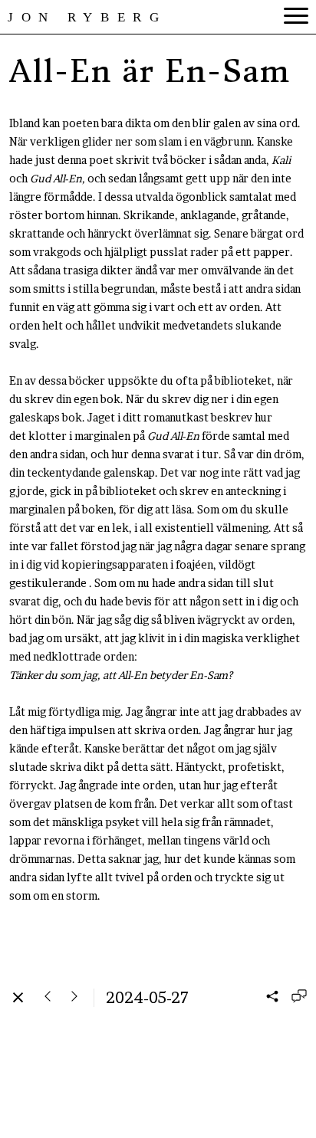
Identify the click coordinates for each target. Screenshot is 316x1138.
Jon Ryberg (87, 17)
